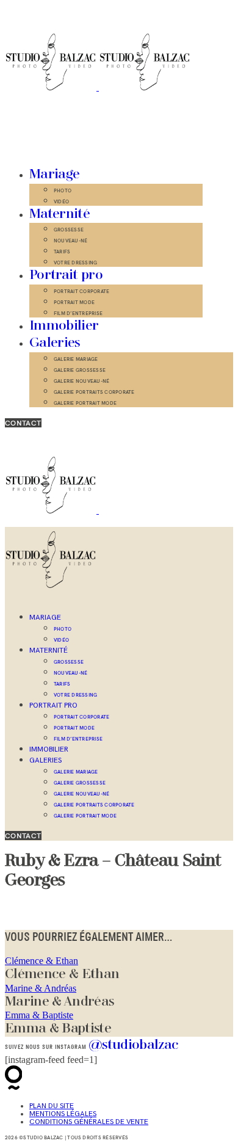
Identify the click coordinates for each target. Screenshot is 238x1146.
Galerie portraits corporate (94, 392)
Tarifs (62, 251)
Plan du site (51, 1106)
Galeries (55, 343)
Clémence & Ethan (41, 961)
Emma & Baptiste (39, 1015)
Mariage (54, 174)
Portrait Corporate (81, 291)
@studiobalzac (133, 1045)
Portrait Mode (74, 302)
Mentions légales (62, 1114)
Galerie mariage (76, 359)
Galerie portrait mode (85, 403)
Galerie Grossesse (80, 370)
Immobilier (63, 326)
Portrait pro (66, 275)
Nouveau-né (70, 241)
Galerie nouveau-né (81, 381)
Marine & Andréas (40, 988)
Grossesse (69, 230)
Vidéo (61, 201)
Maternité (59, 214)
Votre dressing (75, 262)
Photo (62, 190)
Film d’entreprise (78, 313)
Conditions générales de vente (88, 1121)
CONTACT (23, 422)
